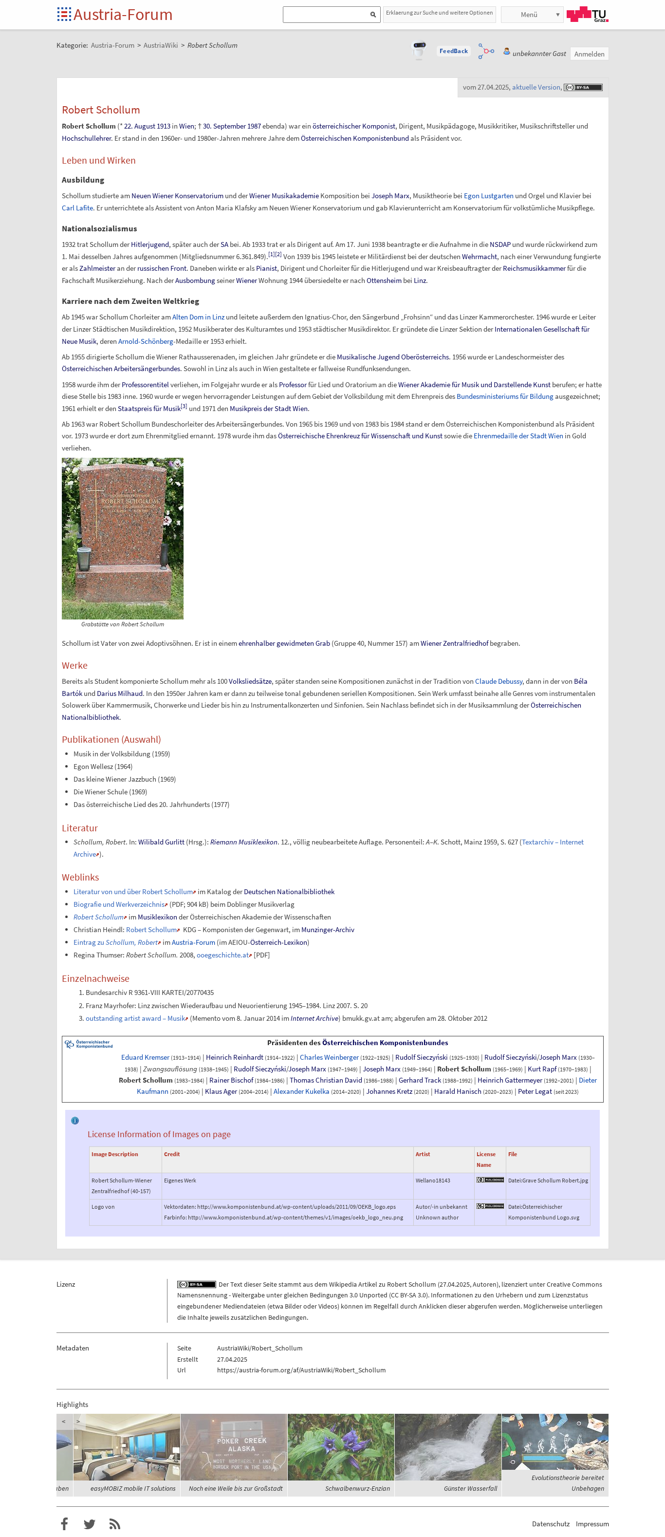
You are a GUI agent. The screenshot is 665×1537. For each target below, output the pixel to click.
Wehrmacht (479, 256)
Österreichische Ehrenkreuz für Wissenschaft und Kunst (360, 435)
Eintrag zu (116, 942)
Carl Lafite (77, 207)
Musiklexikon (157, 916)
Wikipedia (343, 1284)
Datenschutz (551, 1523)
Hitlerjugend (150, 244)
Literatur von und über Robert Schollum (133, 891)
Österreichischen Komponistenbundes (385, 1042)
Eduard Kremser (145, 1057)
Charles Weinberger (329, 1057)
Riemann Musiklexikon (243, 841)
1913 (163, 126)
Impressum (592, 1523)
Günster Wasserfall (470, 1488)
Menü (529, 14)
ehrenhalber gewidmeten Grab (284, 643)
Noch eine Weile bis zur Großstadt (236, 1488)
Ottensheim (384, 280)
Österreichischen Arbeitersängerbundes (121, 368)
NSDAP (500, 244)
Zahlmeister (97, 268)
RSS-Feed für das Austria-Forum (115, 1524)
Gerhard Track (420, 1080)
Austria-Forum (123, 14)
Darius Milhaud (120, 693)
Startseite (65, 14)
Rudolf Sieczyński (421, 1057)
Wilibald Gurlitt (161, 841)
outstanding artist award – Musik (135, 1018)
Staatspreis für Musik (149, 408)
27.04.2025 (455, 1284)
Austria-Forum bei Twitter (89, 1524)
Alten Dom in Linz (198, 316)
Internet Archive (314, 1018)
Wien (186, 126)
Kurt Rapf (542, 1069)
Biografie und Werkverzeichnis (119, 904)
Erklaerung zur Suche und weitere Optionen (439, 12)
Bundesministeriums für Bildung (505, 396)
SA (224, 244)
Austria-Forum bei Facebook (64, 1524)
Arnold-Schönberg (145, 341)
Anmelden (589, 53)
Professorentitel (145, 384)
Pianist (266, 268)
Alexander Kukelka (302, 1091)
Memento (206, 1018)
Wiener (246, 280)
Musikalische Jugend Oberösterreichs (393, 356)
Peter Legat (535, 1091)
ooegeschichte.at (223, 954)
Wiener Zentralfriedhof (454, 643)
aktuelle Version (536, 87)
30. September (224, 126)
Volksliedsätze (250, 681)
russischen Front (161, 268)
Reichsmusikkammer (534, 268)
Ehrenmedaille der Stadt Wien (518, 435)
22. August (139, 126)
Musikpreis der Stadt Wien (269, 408)
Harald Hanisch (457, 1091)
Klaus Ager (221, 1091)
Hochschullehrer (86, 138)
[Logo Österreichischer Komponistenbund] (88, 1043)
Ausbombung (195, 280)
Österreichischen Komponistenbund (355, 138)
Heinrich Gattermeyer (510, 1080)
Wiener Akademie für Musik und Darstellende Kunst (474, 384)
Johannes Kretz (389, 1091)
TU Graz (588, 14)
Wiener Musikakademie (284, 195)
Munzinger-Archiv (327, 929)
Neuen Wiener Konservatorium (177, 195)
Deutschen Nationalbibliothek (289, 891)
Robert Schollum (151, 929)
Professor (293, 384)
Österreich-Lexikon (278, 942)
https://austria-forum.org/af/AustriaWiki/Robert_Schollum (301, 1370)
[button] (454, 51)
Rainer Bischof (231, 1080)
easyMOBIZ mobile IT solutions (133, 1488)
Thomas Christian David (326, 1080)
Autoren (485, 1284)
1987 (254, 126)
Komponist (378, 126)
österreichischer (337, 126)
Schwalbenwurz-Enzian (357, 1488)
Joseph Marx (390, 195)
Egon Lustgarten (489, 195)
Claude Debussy (498, 681)
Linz (420, 280)
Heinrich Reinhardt (234, 1057)
